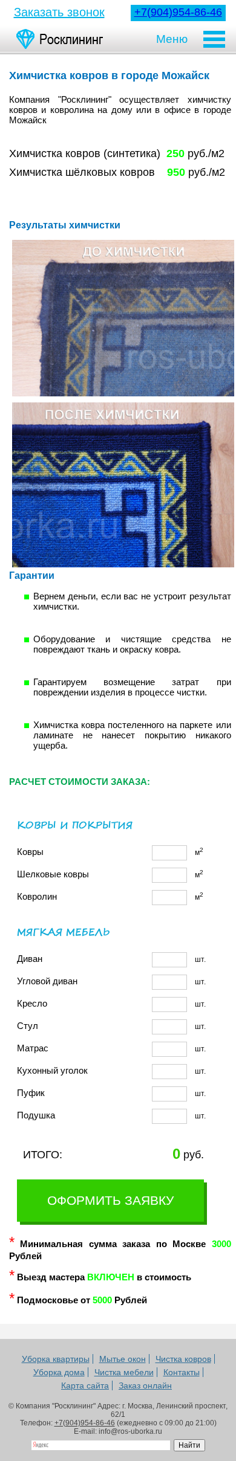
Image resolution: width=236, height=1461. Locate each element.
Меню (172, 39)
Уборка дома (59, 1372)
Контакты (181, 1372)
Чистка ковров (183, 1359)
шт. (111, 958)
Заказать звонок (59, 12)
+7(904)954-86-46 (178, 12)
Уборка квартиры (56, 1359)
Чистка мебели (124, 1372)
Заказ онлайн (145, 1385)
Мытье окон (122, 1359)
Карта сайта (85, 1385)
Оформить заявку (110, 1200)
